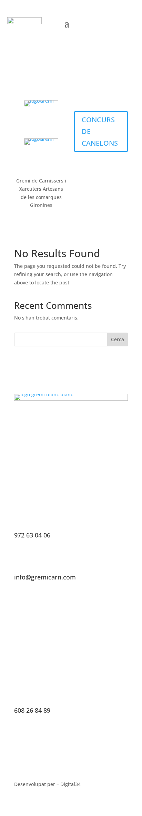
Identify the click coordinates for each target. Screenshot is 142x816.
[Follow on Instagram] (111, 22)
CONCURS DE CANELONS (100, 131)
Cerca (117, 339)
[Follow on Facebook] (97, 22)
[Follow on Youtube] (126, 22)
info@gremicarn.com (45, 577)
